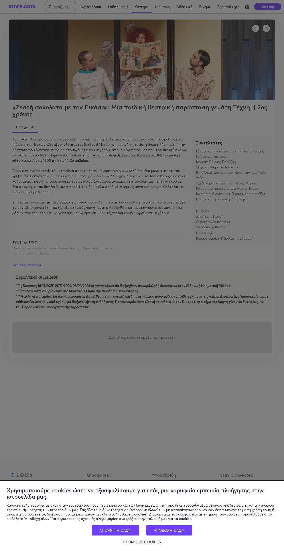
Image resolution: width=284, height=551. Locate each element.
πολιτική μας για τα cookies (168, 518)
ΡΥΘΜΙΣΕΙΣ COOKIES (142, 542)
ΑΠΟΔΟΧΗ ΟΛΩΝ (169, 530)
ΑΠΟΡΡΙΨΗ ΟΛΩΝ (115, 530)
